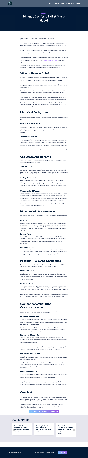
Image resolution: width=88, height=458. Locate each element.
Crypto (48, 452)
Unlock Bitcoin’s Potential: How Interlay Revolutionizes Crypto (21, 427)
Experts (68, 3)
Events (73, 3)
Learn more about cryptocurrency (50, 60)
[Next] (74, 430)
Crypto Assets (44, 13)
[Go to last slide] (14, 430)
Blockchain (42, 452)
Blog (38, 452)
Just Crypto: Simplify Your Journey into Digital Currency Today (43, 427)
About (34, 452)
